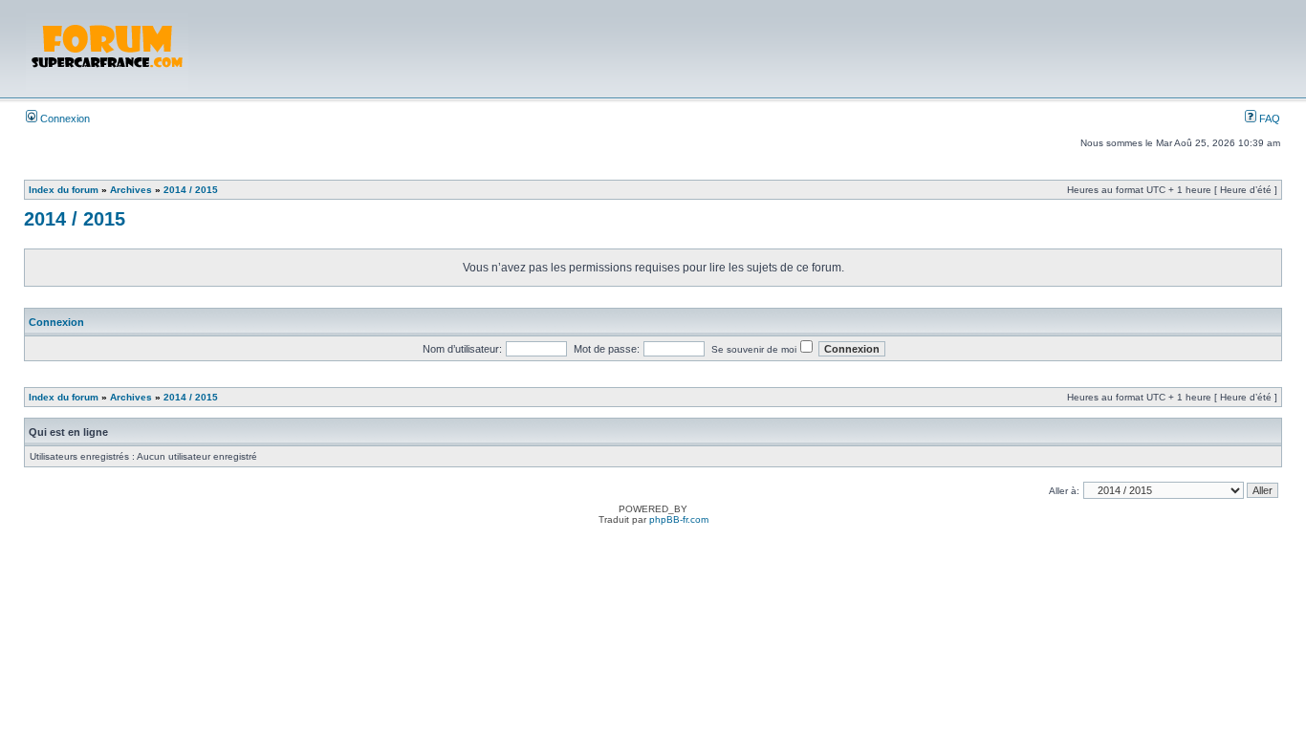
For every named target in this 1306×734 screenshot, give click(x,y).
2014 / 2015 (190, 189)
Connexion (63, 118)
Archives (131, 189)
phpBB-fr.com (678, 519)
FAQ (1268, 118)
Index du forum (63, 189)
